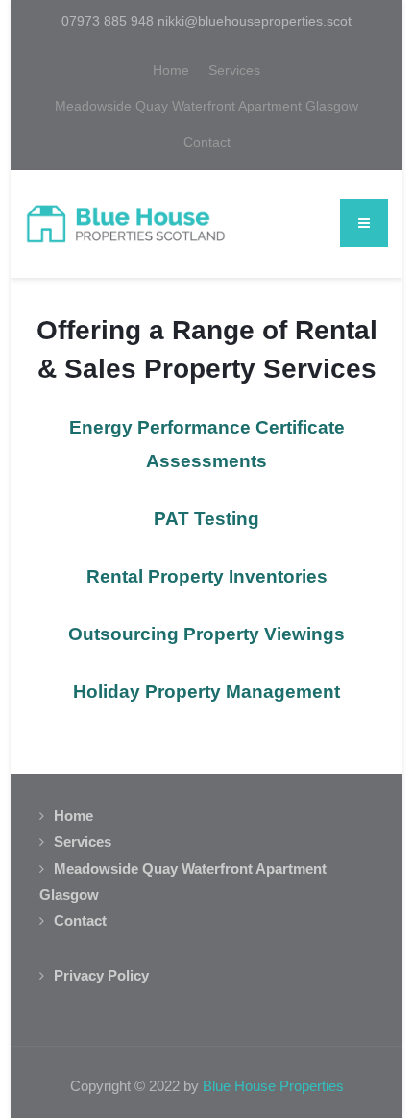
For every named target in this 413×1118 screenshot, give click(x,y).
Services (234, 70)
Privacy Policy (101, 975)
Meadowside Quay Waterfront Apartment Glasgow (206, 105)
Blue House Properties (273, 1086)
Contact (207, 142)
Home (171, 70)
